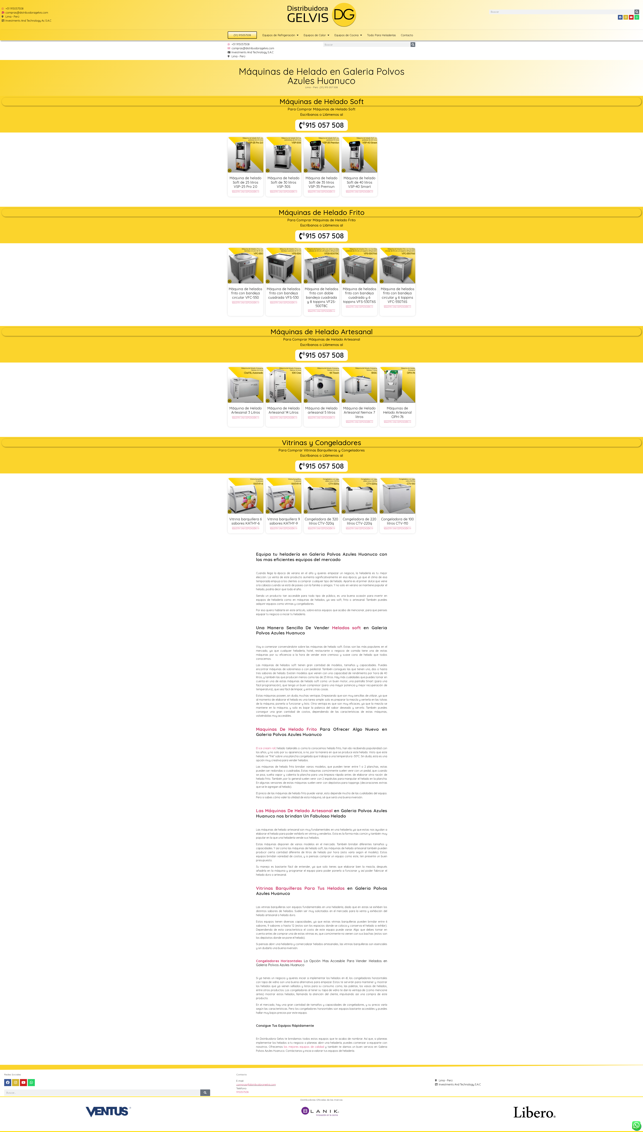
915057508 (242, 1092)
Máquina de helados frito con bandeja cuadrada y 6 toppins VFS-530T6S (359, 295)
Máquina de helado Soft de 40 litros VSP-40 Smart (359, 182)
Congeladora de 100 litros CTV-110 (397, 521)
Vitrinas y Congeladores (321, 442)
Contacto (407, 35)
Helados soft (346, 627)
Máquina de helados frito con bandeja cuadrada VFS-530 (283, 293)
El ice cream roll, (266, 748)
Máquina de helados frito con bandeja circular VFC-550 (245, 293)
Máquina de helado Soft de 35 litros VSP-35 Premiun (321, 182)
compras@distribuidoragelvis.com (256, 1084)
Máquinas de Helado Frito (322, 212)
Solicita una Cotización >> (245, 191)
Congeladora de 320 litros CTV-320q (321, 521)
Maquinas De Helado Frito (286, 729)
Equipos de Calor (315, 35)
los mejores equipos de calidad (304, 1046)
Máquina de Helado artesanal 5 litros (321, 410)
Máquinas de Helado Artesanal (321, 331)
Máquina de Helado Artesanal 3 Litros (245, 410)
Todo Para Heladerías (381, 35)
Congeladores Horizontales (279, 961)
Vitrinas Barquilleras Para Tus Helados (300, 888)
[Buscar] (636, 12)
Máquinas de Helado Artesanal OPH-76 (397, 412)
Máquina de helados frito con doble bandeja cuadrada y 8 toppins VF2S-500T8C (321, 297)
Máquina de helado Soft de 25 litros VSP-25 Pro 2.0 (245, 182)
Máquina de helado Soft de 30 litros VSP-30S (283, 182)
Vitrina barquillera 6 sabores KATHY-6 (245, 521)
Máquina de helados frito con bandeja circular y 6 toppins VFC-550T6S (397, 295)
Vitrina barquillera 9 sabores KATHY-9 (283, 521)
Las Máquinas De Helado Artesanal (294, 810)
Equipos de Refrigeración (278, 35)
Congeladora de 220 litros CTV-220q (359, 521)
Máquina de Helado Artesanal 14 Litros (283, 410)
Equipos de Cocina (346, 35)
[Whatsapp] (636, 17)
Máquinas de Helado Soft (321, 101)
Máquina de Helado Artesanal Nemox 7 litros (359, 412)
